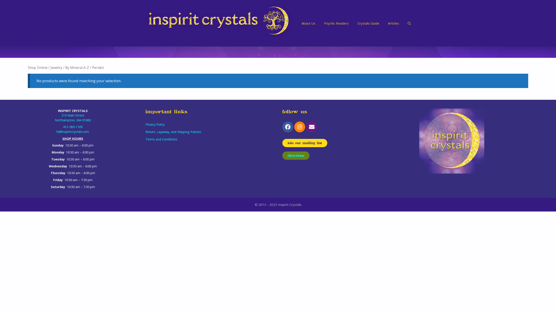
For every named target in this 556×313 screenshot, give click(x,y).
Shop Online (38, 67)
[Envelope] (311, 127)
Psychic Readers (336, 23)
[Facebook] (287, 127)
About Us (308, 23)
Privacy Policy (155, 124)
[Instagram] (299, 127)
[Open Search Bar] (409, 23)
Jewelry (56, 67)
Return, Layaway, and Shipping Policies (173, 132)
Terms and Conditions (161, 139)
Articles (393, 23)
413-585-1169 (73, 127)
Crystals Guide (368, 23)
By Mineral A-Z (77, 67)
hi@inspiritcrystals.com (72, 132)
